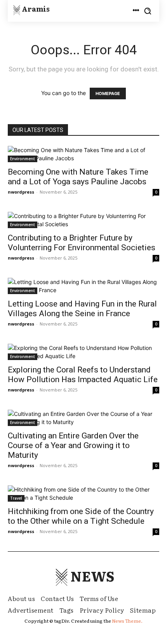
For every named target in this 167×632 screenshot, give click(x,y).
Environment (22, 158)
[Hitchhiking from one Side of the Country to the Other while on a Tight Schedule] (83, 493)
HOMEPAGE (108, 93)
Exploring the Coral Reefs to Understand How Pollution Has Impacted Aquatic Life (83, 374)
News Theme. (127, 620)
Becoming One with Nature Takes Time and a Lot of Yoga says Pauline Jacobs (78, 176)
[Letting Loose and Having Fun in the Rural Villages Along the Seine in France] (83, 286)
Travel (16, 498)
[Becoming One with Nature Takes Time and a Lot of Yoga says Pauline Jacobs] (83, 154)
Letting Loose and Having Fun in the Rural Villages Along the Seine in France (82, 308)
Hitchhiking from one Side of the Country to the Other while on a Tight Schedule (81, 516)
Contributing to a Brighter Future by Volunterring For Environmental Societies (81, 242)
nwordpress (21, 192)
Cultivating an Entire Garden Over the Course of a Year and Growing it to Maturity (73, 445)
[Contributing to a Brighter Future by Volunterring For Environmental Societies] (83, 220)
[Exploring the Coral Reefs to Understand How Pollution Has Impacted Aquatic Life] (83, 352)
